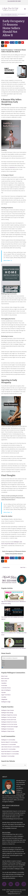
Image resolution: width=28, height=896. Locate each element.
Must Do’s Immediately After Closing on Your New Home (13, 634)
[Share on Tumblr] (19, 42)
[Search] (2, 667)
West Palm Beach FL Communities (10, 754)
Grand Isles (4, 685)
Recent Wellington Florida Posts (10, 14)
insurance (12, 167)
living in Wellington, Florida (18, 863)
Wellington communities (17, 872)
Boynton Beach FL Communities (9, 742)
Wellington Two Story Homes (8, 717)
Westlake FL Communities (7, 756)
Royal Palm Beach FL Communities (10, 751)
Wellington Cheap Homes (7, 731)
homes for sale (6, 865)
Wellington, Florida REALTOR (16, 849)
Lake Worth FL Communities (8, 749)
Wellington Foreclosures (7, 729)
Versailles (3, 697)
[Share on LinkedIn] (16, 42)
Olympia (3, 692)
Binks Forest (4, 676)
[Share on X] (2, 42)
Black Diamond (5, 678)
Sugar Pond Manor (6, 695)
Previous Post (5, 567)
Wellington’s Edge (5, 702)
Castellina (3, 683)
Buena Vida (4, 681)
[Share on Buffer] (2, 45)
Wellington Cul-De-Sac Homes (9, 724)
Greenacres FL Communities (8, 744)
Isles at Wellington (6, 690)
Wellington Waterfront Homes (9, 722)
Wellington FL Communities (8, 740)
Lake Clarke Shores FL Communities (10, 747)
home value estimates (8, 874)
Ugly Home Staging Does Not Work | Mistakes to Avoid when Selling (13, 602)
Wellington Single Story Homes (9, 715)
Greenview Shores (6, 688)
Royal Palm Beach (9, 543)
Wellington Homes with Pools (8, 719)
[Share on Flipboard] (22, 42)
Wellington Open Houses (7, 710)
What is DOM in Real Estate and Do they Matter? (13, 648)
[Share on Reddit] (5, 45)
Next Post (23, 567)
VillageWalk (4, 699)
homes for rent (14, 865)
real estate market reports (9, 867)
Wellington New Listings (7, 712)
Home (2, 14)
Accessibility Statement (11, 828)
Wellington (16, 542)
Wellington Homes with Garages (9, 726)
